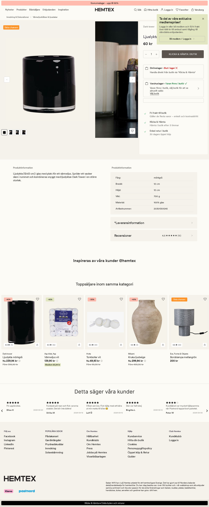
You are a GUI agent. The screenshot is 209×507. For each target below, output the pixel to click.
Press (90, 448)
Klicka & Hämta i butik (183, 54)
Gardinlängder (53, 440)
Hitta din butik (136, 440)
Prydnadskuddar (54, 444)
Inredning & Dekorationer (18, 17)
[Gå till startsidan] (104, 9)
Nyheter (9, 9)
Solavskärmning (54, 452)
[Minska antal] (146, 54)
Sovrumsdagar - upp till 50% (104, 3)
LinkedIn (9, 444)
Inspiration (63, 9)
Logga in (173, 440)
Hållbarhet (92, 436)
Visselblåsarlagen (96, 456)
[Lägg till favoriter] (132, 131)
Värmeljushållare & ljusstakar (45, 17)
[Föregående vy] (7, 80)
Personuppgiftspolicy (140, 448)
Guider (131, 456)
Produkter (21, 9)
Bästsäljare (34, 9)
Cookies (132, 444)
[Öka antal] (156, 54)
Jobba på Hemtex (97, 452)
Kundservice (135, 436)
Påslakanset (51, 436)
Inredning (50, 448)
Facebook (9, 436)
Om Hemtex (94, 444)
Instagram (9, 440)
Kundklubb (93, 440)
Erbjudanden (49, 9)
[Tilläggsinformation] (18, 361)
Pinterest (9, 448)
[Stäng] (203, 19)
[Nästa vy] (132, 80)
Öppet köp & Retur (138, 452)
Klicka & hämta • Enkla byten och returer (105, 503)
